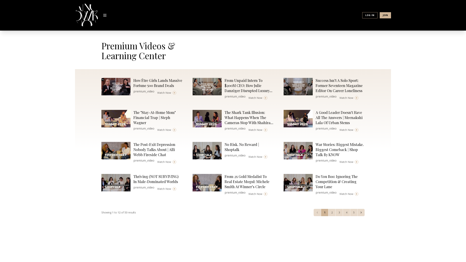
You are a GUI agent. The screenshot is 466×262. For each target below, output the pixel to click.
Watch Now (164, 92)
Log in (369, 15)
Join (385, 15)
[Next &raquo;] (361, 212)
